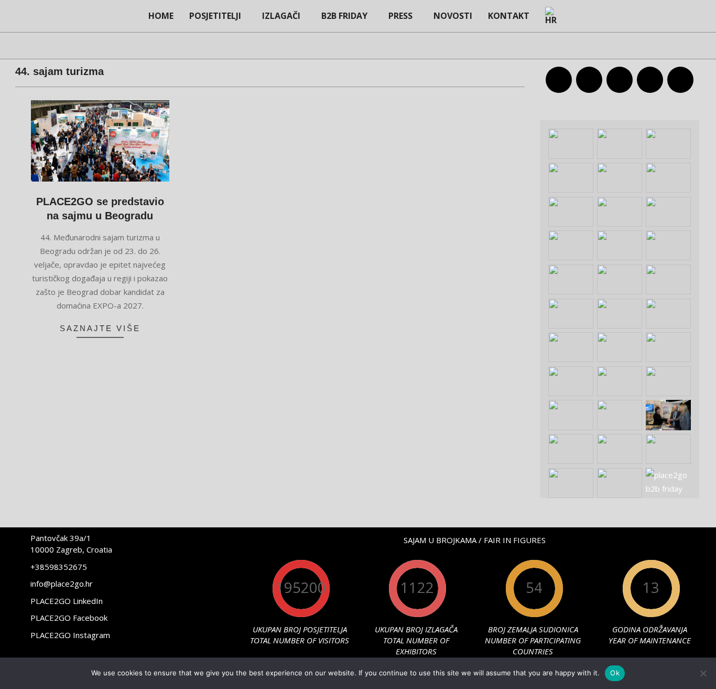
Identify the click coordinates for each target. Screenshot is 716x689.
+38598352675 (58, 566)
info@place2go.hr (61, 583)
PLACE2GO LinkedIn (66, 601)
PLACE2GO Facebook (68, 617)
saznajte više (100, 328)
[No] (703, 673)
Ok (615, 673)
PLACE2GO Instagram (70, 635)
